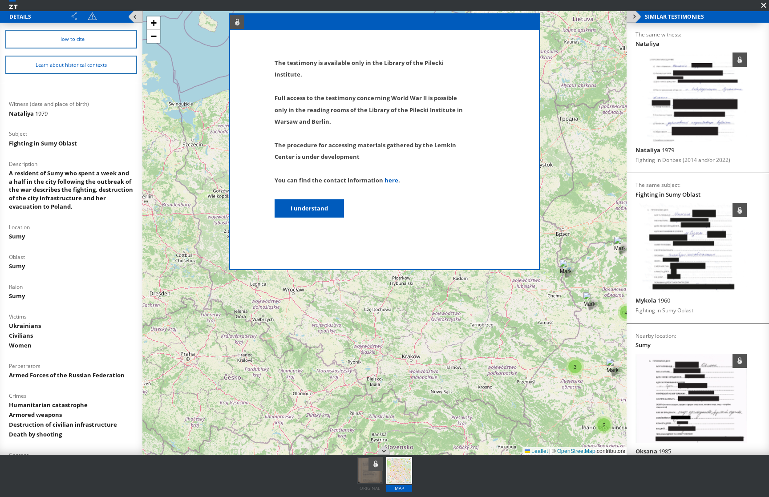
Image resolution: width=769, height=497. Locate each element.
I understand (309, 208)
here (391, 180)
